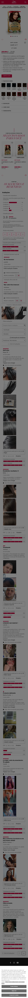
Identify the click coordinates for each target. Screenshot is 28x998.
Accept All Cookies (14, 995)
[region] (14, 982)
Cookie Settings (14, 986)
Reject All (14, 990)
